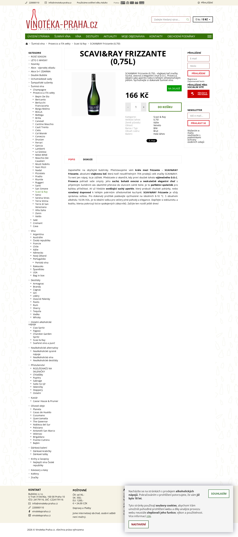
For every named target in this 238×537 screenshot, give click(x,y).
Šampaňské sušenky (42, 82)
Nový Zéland (39, 255)
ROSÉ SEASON (38, 56)
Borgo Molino (42, 108)
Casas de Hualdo (42, 412)
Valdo (38, 216)
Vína (78, 36)
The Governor (40, 421)
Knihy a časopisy (40, 458)
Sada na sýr (39, 383)
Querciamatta (40, 418)
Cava (35, 226)
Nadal (38, 170)
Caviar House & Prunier (45, 401)
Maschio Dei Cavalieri (42, 159)
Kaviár (34, 397)
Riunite (39, 179)
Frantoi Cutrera (41, 439)
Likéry (36, 295)
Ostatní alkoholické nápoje (39, 323)
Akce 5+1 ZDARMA (41, 71)
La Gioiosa (40, 151)
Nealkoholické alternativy (44, 347)
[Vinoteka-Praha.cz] (72, 19)
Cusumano (39, 415)
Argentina (38, 234)
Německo (38, 252)
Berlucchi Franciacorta (42, 104)
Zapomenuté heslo (195, 81)
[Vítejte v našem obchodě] (27, 43)
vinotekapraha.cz (41, 511)
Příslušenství (38, 365)
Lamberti (40, 148)
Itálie (156, 122)
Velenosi (37, 433)
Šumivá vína (62, 36)
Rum (35, 305)
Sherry (36, 308)
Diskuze (88, 159)
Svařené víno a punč (44, 343)
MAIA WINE (41, 154)
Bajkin (36, 443)
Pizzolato (40, 173)
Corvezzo (40, 136)
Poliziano (38, 427)
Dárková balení (39, 447)
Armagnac (38, 283)
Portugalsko (39, 258)
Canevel (39, 121)
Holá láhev (159, 133)
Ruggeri (39, 182)
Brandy (37, 286)
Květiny (35, 473)
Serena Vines (42, 197)
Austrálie (38, 237)
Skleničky (38, 386)
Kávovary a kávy (39, 470)
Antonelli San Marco (44, 430)
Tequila (37, 311)
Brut (155, 130)
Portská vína (41, 262)
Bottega (39, 114)
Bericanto (40, 99)
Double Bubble (39, 75)
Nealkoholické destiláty (45, 360)
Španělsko (38, 269)
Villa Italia (40, 210)
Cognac (37, 289)
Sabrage (37, 380)
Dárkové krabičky (42, 451)
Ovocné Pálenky (41, 298)
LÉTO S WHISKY (39, 60)
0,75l (156, 119)
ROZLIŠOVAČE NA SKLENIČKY (42, 370)
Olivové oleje (38, 405)
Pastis (36, 302)
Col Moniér (41, 133)
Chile (36, 246)
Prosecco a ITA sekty (44, 92)
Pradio (38, 176)
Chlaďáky (38, 374)
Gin (35, 292)
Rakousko (38, 266)
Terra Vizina (41, 200)
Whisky (37, 317)
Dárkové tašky (40, 454)
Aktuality (110, 36)
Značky (34, 477)
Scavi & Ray (159, 116)
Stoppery (38, 389)
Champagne (39, 89)
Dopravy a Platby (82, 508)
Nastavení (138, 524)
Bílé (155, 128)
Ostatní (37, 393)
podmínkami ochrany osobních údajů (195, 139)
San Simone (41, 188)
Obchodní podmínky (181, 36)
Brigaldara (38, 436)
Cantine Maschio (44, 124)
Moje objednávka (133, 36)
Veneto (157, 125)
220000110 (34, 2)
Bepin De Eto (42, 96)
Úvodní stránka (39, 36)
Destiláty (92, 36)
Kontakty (156, 36)
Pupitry (37, 377)
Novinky (35, 63)
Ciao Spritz (39, 327)
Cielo (38, 130)
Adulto (104, 2)
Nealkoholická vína (43, 357)
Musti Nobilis (42, 164)
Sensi (38, 194)
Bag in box (38, 275)
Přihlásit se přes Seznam (202, 94)
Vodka (36, 314)
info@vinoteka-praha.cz (60, 2)
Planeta (37, 409)
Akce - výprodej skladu (43, 67)
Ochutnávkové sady (41, 78)
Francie (37, 243)
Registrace (192, 79)
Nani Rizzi (40, 167)
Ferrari (39, 142)
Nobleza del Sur (41, 424)
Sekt (35, 220)
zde (149, 516)
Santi (38, 185)
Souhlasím (219, 493)
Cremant (37, 223)
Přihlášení (207, 2)
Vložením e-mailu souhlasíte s (195, 136)
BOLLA (38, 111)
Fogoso (36, 330)
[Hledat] (187, 19)
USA (35, 272)
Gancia (39, 145)
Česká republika (41, 240)
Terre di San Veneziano (42, 205)
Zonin (38, 213)
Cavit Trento (41, 127)
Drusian (39, 139)
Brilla (38, 117)
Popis (71, 159)
